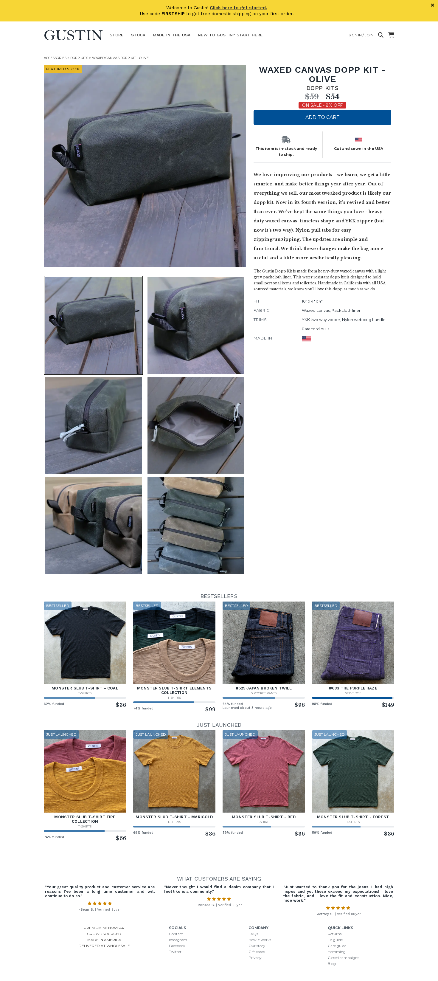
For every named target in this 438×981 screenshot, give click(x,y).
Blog (332, 963)
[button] (145, 166)
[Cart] (391, 35)
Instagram (178, 939)
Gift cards (256, 951)
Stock (138, 34)
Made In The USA (171, 34)
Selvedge (353, 693)
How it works (259, 939)
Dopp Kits (79, 58)
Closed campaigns (343, 957)
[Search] (380, 35)
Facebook (177, 945)
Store (117, 34)
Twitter (175, 951)
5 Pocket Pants (264, 693)
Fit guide (335, 939)
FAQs (253, 934)
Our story (256, 945)
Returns (334, 934)
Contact (176, 934)
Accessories (55, 58)
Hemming (337, 951)
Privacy (255, 957)
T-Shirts (84, 693)
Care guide (337, 945)
